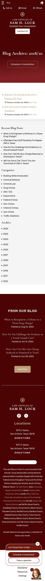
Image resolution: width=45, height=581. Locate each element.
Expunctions (9, 196)
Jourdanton (18, 497)
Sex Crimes (9, 212)
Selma (17, 494)
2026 (5, 228)
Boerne (15, 504)
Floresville (9, 497)
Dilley (28, 494)
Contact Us (22, 31)
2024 (5, 239)
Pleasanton (7, 501)
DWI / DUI (33, 102)
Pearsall (37, 497)
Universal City (16, 490)
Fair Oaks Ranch (22, 487)
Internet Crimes (11, 208)
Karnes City (28, 497)
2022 (5, 249)
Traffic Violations (11, 216)
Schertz (32, 490)
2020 (5, 260)
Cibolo (35, 501)
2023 (5, 244)
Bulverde (21, 501)
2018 (5, 271)
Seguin (8, 490)
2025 (5, 234)
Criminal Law (10, 184)
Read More (22, 369)
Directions (22, 438)
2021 (5, 255)
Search (13, 462)
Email (23, 8)
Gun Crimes (9, 204)
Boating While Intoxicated (16, 176)
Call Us (9, 8)
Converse (38, 487)
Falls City (35, 494)
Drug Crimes (9, 188)
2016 (5, 281)
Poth (15, 501)
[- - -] (3, 3)
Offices (39, 8)
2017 (5, 276)
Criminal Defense (12, 180)
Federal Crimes (11, 200)
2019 (5, 265)
